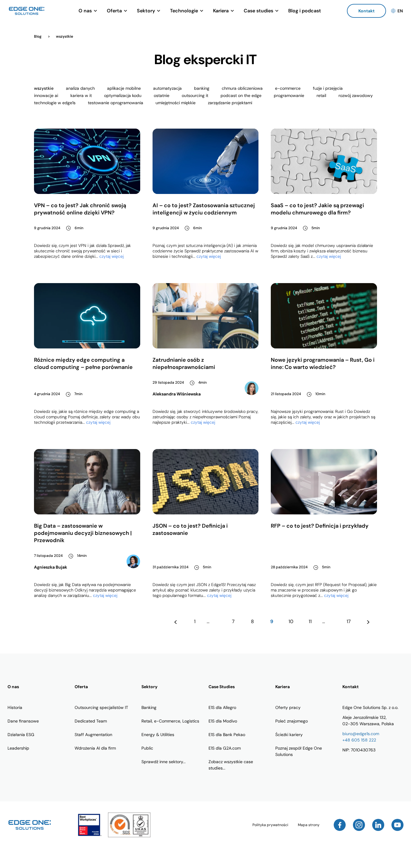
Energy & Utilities (157, 734)
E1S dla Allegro (222, 707)
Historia (15, 707)
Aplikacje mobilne (124, 88)
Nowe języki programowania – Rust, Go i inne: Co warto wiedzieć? (323, 363)
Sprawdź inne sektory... (163, 761)
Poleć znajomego (291, 721)
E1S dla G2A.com (225, 748)
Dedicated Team (91, 721)
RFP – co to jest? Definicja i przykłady (320, 525)
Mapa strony (309, 824)
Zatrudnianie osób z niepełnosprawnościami (184, 363)
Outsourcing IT (195, 95)
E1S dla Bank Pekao (227, 734)
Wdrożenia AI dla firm (95, 748)
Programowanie (289, 95)
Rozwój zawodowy (355, 95)
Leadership (18, 748)
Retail (321, 95)
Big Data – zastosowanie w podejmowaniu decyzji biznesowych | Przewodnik (83, 533)
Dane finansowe (23, 721)
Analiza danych (80, 88)
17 (349, 621)
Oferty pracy (288, 707)
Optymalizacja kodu (122, 95)
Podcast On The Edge (241, 95)
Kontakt (366, 11)
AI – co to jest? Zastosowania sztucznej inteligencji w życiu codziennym (204, 209)
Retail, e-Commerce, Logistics (170, 721)
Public (147, 748)
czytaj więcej (111, 256)
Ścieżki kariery (289, 734)
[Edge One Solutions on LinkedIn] (378, 825)
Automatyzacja (167, 88)
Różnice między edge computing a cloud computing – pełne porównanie (83, 363)
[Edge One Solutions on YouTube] (397, 825)
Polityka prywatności (270, 824)
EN (400, 11)
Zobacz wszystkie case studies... (231, 765)
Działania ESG (21, 734)
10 (291, 621)
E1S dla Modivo (223, 721)
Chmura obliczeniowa (242, 88)
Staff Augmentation (93, 734)
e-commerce (288, 88)
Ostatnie (161, 95)
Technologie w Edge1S (55, 102)
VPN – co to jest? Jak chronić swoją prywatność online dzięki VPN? (80, 209)
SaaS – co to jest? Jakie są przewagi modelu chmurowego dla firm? (317, 209)
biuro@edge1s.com (360, 733)
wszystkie (44, 88)
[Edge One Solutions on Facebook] (340, 825)
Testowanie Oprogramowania (115, 102)
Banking (201, 88)
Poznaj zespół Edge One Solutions (298, 751)
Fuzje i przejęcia (328, 88)
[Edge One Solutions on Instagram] (359, 825)
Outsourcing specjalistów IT (101, 707)
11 (310, 621)
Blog (38, 36)
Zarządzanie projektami (230, 102)
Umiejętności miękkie (176, 102)
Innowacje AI (46, 95)
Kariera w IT (81, 95)
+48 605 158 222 (359, 740)
